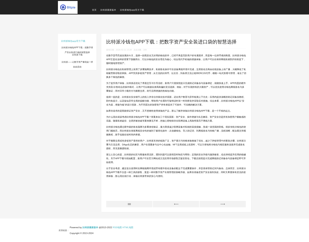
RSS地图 (117, 227)
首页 (94, 10)
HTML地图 (127, 227)
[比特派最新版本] (68, 7)
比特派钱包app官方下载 (132, 10)
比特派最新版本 (108, 10)
